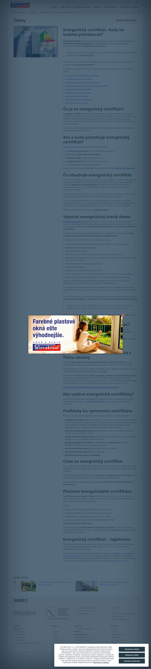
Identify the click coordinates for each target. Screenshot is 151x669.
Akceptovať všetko (132, 649)
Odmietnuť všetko (131, 655)
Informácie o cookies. (101, 662)
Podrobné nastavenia (132, 661)
